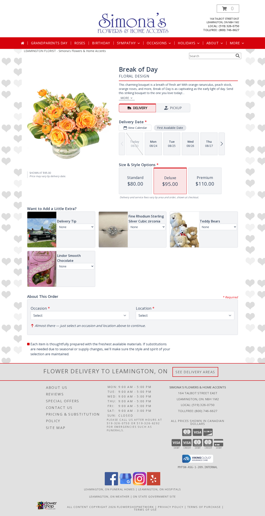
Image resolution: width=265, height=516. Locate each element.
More (235, 43)
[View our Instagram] (139, 484)
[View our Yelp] (153, 484)
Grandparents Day (49, 43)
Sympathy (126, 43)
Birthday (101, 43)
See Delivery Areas (195, 372)
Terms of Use (145, 509)
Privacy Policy (170, 507)
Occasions (157, 43)
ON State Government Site (154, 496)
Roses (79, 43)
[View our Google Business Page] (125, 484)
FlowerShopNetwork (135, 507)
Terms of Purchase (204, 507)
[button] (228, 9)
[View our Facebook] (111, 484)
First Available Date (170, 128)
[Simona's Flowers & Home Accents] (134, 20)
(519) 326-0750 (229, 26)
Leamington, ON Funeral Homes (109, 489)
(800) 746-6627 (229, 30)
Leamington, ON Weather (109, 496)
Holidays (186, 43)
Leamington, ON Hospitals (159, 489)
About (212, 43)
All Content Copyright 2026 (91, 507)
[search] (237, 55)
